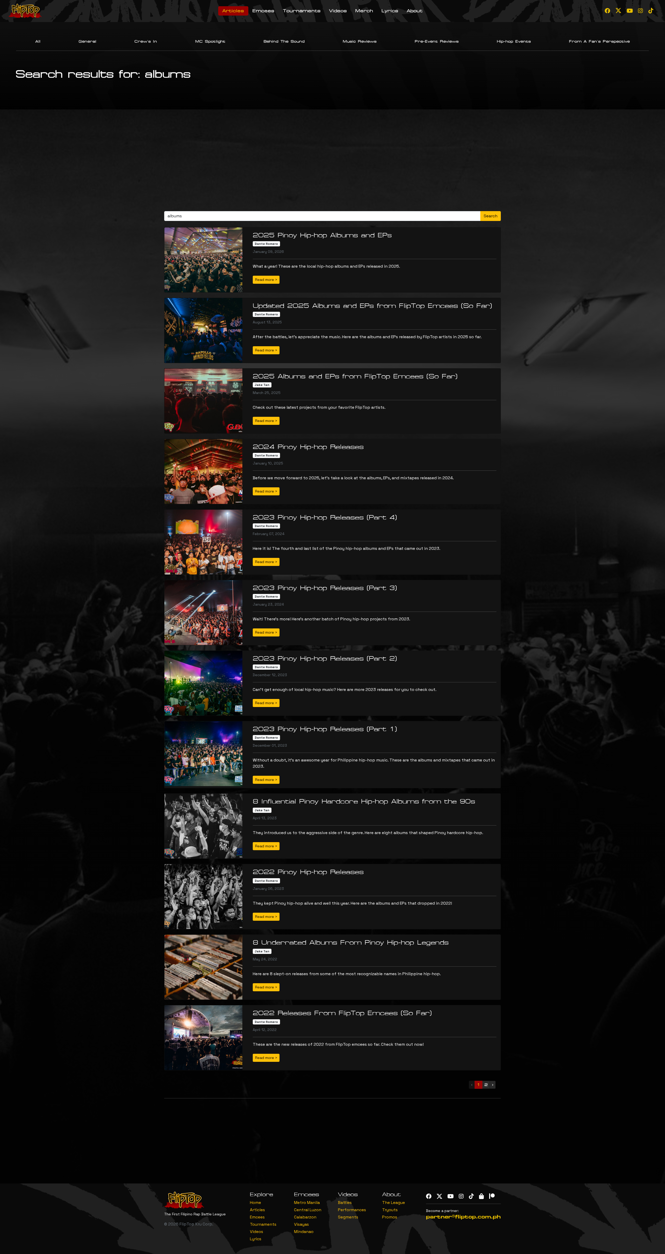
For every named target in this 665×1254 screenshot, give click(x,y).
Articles (233, 11)
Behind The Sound (284, 41)
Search (490, 216)
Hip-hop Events (514, 41)
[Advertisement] (332, 162)
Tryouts (390, 1210)
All (38, 41)
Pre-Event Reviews (437, 41)
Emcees (263, 11)
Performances (352, 1210)
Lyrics (390, 11)
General (87, 41)
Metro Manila (307, 1202)
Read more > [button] (266, 279)
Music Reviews (360, 41)
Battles (345, 1202)
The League (393, 1202)
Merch (364, 11)
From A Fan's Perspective (599, 41)
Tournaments (302, 11)
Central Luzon (307, 1210)
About (415, 11)
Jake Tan (262, 385)
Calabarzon (305, 1217)
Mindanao (304, 1231)
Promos (389, 1217)
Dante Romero (266, 244)
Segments (348, 1217)
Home (255, 1202)
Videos (338, 11)
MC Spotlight (210, 41)
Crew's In (146, 41)
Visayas (301, 1224)
